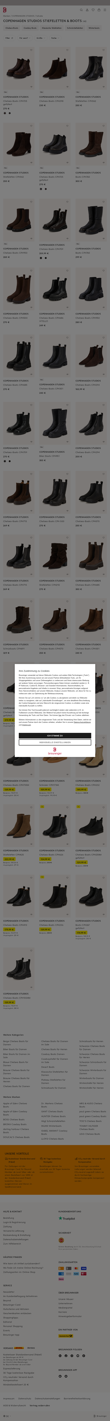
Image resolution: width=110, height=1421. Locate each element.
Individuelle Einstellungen (55, 742)
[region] (55, 710)
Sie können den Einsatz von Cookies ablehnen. (69, 715)
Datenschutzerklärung (82, 722)
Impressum (26, 725)
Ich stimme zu (55, 735)
